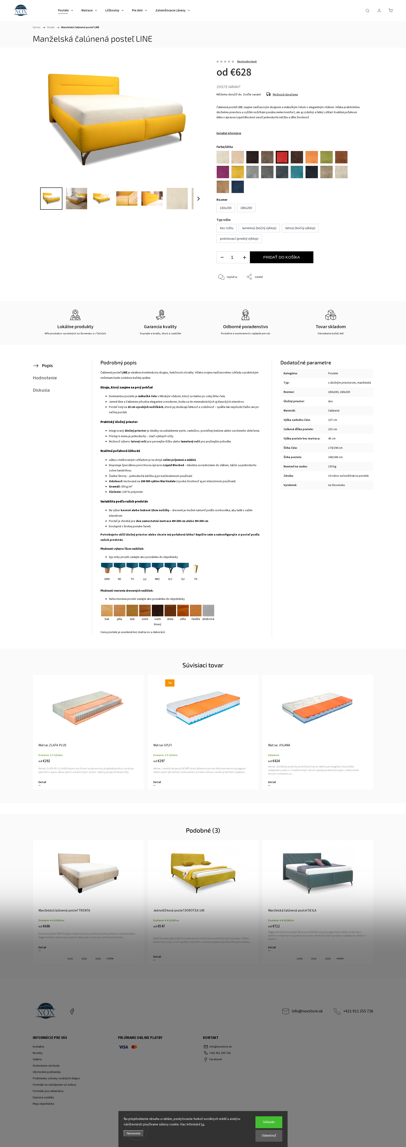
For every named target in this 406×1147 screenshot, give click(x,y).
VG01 (70, 959)
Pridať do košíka (281, 257)
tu (202, 1124)
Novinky (38, 1053)
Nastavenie (133, 1133)
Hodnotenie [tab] (45, 378)
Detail (42, 782)
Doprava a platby (43, 1097)
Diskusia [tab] (41, 390)
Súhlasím (269, 1122)
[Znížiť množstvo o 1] (222, 257)
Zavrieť (352, 291)
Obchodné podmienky (47, 1072)
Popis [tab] (47, 365)
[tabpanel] (88, 732)
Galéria (37, 1059)
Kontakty (38, 1047)
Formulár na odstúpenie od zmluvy (54, 1085)
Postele (333, 373)
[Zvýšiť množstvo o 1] (244, 257)
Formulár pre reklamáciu (48, 1091)
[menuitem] (65, 10)
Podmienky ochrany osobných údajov (56, 1078)
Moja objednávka (43, 1104)
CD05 (328, 959)
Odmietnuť (269, 1135)
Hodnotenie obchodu (46, 1066)
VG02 (84, 959)
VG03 (98, 959)
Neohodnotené (247, 61)
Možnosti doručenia (285, 94)
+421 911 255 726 (358, 1011)
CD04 (299, 959)
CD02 (314, 959)
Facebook (72, 1011)
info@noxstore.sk (307, 1011)
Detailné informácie (229, 133)
